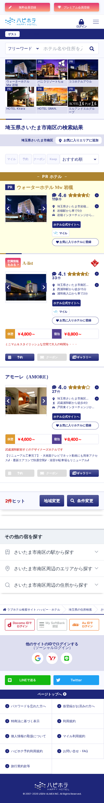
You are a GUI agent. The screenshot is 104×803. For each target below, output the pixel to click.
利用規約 (69, 721)
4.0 (62, 387)
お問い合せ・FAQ (75, 751)
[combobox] (63, 48)
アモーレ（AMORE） (28, 376)
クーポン (39, 159)
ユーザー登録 (30, 34)
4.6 (62, 195)
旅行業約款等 (20, 766)
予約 (25, 159)
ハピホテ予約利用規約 (27, 751)
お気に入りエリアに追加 (81, 140)
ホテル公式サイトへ (66, 224)
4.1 (62, 274)
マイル (11, 159)
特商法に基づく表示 (25, 721)
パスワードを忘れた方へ (28, 706)
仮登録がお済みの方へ (79, 706)
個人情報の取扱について (28, 736)
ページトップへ (50, 694)
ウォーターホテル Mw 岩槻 (45, 187)
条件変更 (85, 500)
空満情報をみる (13, 263)
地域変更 (52, 500)
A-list (28, 263)
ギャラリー (84, 357)
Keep (53, 159)
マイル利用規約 (74, 736)
